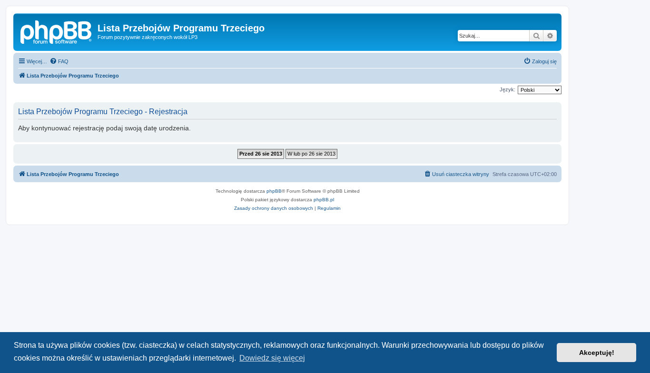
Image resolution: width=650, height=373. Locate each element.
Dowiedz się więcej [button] (272, 358)
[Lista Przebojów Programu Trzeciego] (57, 31)
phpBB (274, 191)
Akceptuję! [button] (596, 352)
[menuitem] (59, 61)
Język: (507, 89)
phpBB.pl (324, 199)
